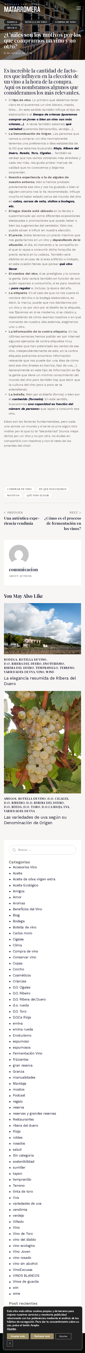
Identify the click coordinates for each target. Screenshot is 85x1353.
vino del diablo (24, 1239)
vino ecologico (24, 1246)
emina (18, 1023)
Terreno (67, 668)
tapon (17, 1173)
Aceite (17, 873)
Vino (40, 672)
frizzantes (20, 1059)
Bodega (12, 21)
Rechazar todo (42, 1336)
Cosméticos (22, 975)
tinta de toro (23, 1191)
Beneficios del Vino (27, 909)
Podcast (19, 1095)
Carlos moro (22, 933)
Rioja (57, 148)
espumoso (21, 1041)
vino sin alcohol (25, 1264)
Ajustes (11, 1329)
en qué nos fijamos (52, 489)
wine (50, 672)
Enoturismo (53, 664)
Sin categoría (23, 1155)
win (15, 1288)
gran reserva (22, 1065)
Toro (34, 153)
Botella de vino (36, 21)
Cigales (45, 153)
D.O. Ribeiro (14, 803)
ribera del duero (19, 668)
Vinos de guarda (26, 1281)
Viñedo (18, 1222)
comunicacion (23, 569)
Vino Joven (21, 1252)
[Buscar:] (42, 850)
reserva (18, 1107)
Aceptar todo (18, 1336)
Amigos (10, 799)
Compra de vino (65, 21)
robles (17, 1137)
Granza (18, 1071)
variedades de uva (19, 672)
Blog (16, 915)
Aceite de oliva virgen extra (34, 879)
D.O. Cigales (57, 799)
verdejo (18, 1215)
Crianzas (19, 981)
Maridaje (19, 1083)
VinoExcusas (22, 1270)
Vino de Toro (23, 1234)
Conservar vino (24, 957)
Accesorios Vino (25, 867)
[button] (78, 8)
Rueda (24, 153)
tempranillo (47, 668)
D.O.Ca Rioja (52, 807)
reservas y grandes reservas (34, 1113)
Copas (17, 963)
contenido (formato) (27, 399)
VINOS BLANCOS (26, 1276)
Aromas (19, 903)
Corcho (18, 969)
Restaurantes (23, 1119)
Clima (17, 945)
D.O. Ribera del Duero (23, 664)
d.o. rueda (13, 807)
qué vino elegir (38, 495)
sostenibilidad (23, 1161)
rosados (19, 1143)
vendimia (20, 1210)
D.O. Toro (31, 807)
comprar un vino (19, 489)
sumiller (19, 1167)
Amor (17, 897)
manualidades (24, 1077)
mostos (18, 1089)
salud (17, 1149)
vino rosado (22, 1258)
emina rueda (23, 1029)
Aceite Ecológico (25, 885)
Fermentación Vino (27, 1053)
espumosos (21, 1047)
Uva (66, 807)
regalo (12, 27)
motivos (13, 495)
